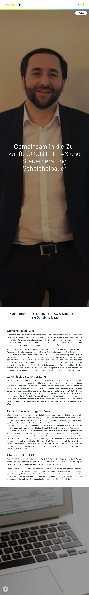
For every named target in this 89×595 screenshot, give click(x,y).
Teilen (81, 13)
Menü (77, 4)
